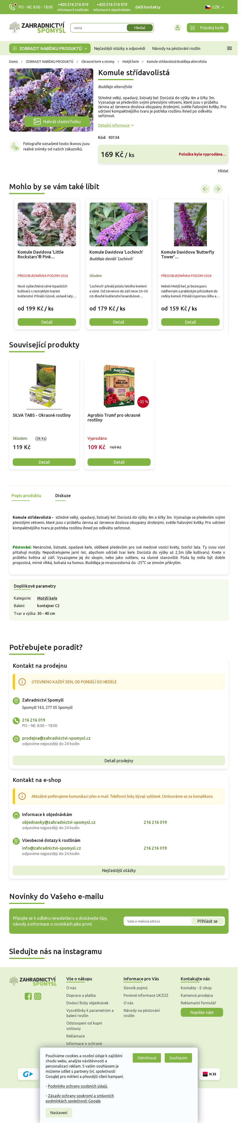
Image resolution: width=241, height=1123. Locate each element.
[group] (47, 264)
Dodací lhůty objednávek (87, 1003)
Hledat (139, 28)
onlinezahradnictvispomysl (28, 996)
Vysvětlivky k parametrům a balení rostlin (90, 1013)
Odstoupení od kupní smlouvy (84, 1025)
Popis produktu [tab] (26, 495)
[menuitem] (50, 48)
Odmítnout (146, 1058)
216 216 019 (33, 720)
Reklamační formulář (198, 1003)
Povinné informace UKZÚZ (146, 995)
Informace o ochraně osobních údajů (84, 1046)
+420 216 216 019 (73, 4)
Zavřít (108, 171)
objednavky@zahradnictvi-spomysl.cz (59, 822)
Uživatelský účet (177, 27)
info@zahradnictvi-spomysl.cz (51, 848)
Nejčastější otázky (119, 870)
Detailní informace (113, 125)
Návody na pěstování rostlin (142, 1013)
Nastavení (58, 1113)
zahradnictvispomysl (37, 996)
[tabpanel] (44, 414)
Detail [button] (46, 322)
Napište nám (202, 1012)
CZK (216, 7)
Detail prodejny (118, 760)
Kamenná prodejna (197, 995)
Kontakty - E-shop (196, 988)
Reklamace (75, 1036)
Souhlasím (178, 1058)
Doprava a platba (81, 995)
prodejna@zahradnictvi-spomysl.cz (56, 738)
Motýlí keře (47, 598)
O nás (71, 988)
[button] (47, 305)
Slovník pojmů (136, 988)
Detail (44, 462)
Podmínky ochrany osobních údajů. (78, 1086)
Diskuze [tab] (63, 495)
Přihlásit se (207, 921)
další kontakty (147, 7)
